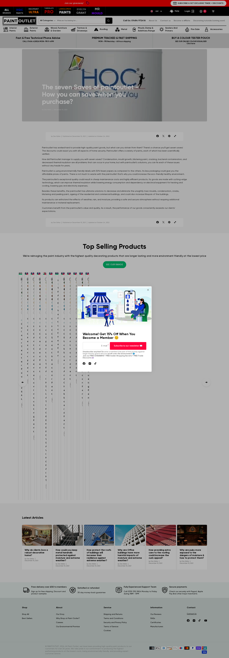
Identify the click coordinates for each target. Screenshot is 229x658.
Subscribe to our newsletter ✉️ (128, 346)
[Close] (148, 290)
